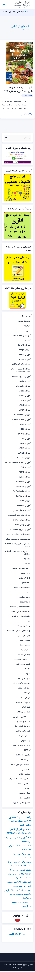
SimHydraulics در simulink (20, 611)
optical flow (25, 582)
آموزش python (24, 477)
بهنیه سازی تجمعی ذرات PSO (18, 630)
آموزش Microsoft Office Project (17, 462)
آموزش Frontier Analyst (21, 419)
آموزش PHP (25, 467)
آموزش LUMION (24, 453)
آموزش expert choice (22, 414)
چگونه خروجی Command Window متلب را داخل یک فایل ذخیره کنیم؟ (19, 874)
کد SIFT (27, 750)
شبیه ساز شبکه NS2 (22, 726)
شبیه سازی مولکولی (22, 731)
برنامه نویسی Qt (24, 625)
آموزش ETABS (24, 410)
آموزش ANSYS (24, 354)
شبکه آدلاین (25, 707)
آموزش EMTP (25, 400)
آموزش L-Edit (25, 438)
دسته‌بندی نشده (24, 688)
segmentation (25, 602)
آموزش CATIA (24, 381)
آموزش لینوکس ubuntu (21, 520)
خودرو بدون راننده (23, 664)
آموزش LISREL (24, 448)
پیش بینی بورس (24, 635)
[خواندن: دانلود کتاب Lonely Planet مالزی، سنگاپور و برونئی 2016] (19, 63)
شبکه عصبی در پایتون (21, 716)
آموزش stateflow (23, 505)
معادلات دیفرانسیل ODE (20, 764)
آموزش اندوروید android (21, 376)
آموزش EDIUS (24, 395)
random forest (24, 597)
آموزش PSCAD (24, 472)
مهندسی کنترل (24, 774)
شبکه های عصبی (23, 721)
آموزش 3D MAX (24, 345)
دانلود (28, 673)
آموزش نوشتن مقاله (22, 524)
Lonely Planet (27, 95)
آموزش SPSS (25, 500)
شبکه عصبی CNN (23, 711)
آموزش (27, 340)
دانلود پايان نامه (24, 678)
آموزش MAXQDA (23, 457)
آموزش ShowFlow (23, 486)
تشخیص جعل (25, 645)
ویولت (27, 788)
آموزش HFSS (25, 429)
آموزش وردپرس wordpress (20, 529)
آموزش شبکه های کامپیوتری (19, 515)
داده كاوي (26, 668)
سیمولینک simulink (23, 702)
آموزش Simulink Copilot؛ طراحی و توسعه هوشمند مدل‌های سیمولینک (17, 894)
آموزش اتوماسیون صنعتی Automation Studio (20, 370)
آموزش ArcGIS (24, 359)
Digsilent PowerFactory (21, 568)
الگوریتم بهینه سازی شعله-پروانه (18, 539)
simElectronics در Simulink (20, 606)
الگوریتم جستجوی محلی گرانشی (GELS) (17, 553)
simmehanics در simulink (21, 616)
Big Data (27, 559)
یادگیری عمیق (25, 797)
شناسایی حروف (24, 735)
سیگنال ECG (25, 697)
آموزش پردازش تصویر (22, 510)
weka (28, 621)
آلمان (28, 330)
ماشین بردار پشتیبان (22, 754)
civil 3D (27, 563)
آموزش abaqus (24, 349)
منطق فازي (26, 769)
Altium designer (24, 321)
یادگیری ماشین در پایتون (20, 802)
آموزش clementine (23, 386)
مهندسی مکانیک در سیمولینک (18, 778)
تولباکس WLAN (24, 654)
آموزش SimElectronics (21, 491)
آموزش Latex (25, 443)
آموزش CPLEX (24, 390)
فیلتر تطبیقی (25, 740)
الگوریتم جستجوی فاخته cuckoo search (17, 545)
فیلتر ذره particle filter (21, 745)
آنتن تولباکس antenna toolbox (18, 534)
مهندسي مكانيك (24, 783)
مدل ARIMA (25, 759)
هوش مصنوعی (24, 793)
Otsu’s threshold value (21, 587)
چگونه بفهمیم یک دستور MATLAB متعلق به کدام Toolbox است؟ (20, 821)
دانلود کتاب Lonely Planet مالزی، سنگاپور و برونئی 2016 (18, 89)
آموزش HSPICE (24, 434)
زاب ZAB (27, 692)
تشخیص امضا (25, 640)
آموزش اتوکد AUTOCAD (21, 364)
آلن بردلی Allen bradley (21, 335)
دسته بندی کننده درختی (21, 683)
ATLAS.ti (27, 326)
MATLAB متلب (24, 578)
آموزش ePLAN (24, 405)
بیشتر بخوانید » (27, 114)
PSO (28, 592)
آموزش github (25, 424)
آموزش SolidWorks (23, 496)
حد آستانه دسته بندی (22, 659)
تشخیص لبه (25, 649)
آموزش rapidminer (23, 481)
